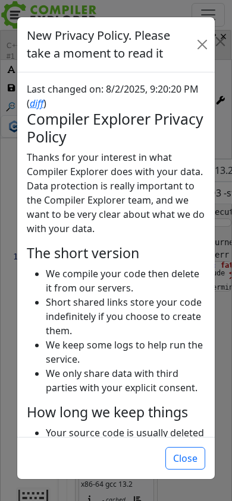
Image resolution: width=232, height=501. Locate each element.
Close (185, 458)
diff (36, 103)
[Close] (202, 44)
